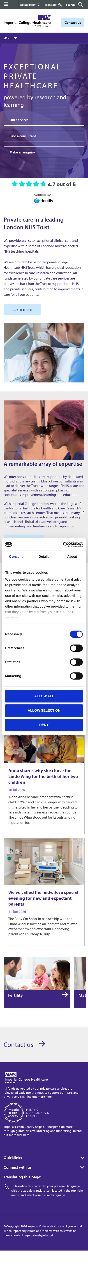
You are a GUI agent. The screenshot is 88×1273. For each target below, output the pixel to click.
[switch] (76, 648)
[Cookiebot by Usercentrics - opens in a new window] (63, 544)
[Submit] (80, 4)
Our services (18, 120)
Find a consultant (22, 136)
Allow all (44, 696)
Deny (44, 725)
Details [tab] (44, 556)
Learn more (22, 309)
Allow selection (44, 710)
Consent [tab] (16, 556)
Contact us (73, 22)
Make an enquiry (22, 152)
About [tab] (72, 556)
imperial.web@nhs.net (38, 1235)
